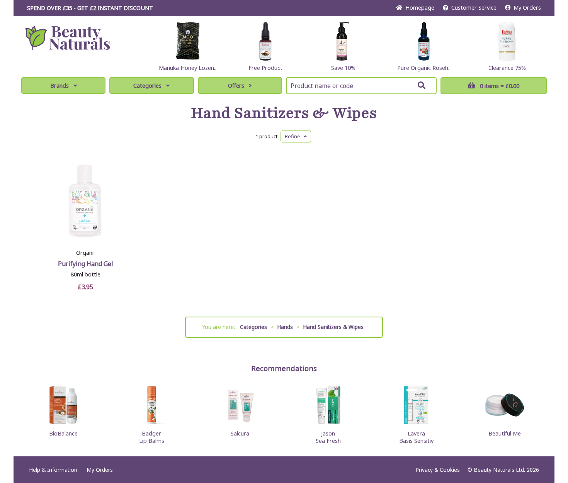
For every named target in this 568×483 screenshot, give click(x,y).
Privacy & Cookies (437, 469)
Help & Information (53, 469)
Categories (147, 85)
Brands (59, 85)
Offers (236, 85)
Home (418, 7)
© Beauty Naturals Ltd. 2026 (503, 469)
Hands (285, 326)
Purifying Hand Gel (85, 263)
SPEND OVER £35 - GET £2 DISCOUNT (90, 8)
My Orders (525, 7)
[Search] (422, 85)
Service (474, 7)
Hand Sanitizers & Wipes (284, 113)
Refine (294, 136)
